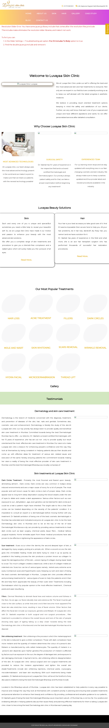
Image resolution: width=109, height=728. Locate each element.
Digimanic (74, 725)
